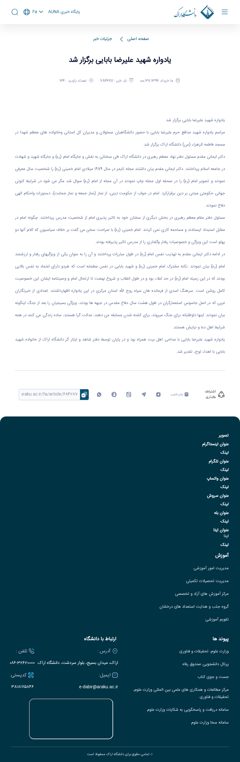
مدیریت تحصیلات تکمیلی (207, 581)
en (33, 28)
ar (33, 37)
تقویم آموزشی (217, 619)
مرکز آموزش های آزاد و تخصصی (202, 594)
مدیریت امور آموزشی (211, 568)
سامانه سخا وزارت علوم (210, 723)
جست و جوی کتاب (213, 677)
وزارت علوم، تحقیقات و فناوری (204, 651)
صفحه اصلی (138, 39)
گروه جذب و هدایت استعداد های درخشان (194, 607)
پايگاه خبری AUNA (64, 12)
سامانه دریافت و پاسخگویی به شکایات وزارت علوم (188, 710)
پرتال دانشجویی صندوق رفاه (205, 664)
